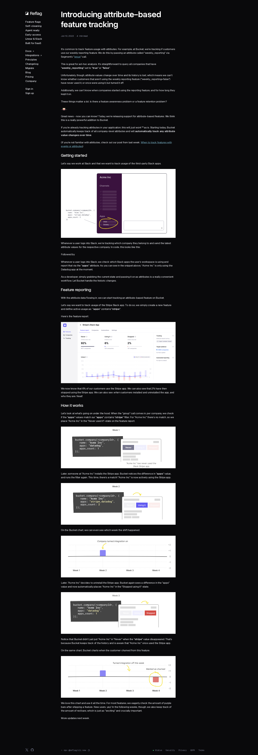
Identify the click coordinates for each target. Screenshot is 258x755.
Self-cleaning (33, 26)
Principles (31, 59)
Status (158, 750)
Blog (28, 72)
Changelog (31, 64)
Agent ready (32, 30)
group (77, 56)
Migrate (29, 68)
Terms (201, 750)
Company (30, 81)
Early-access (33, 34)
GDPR (192, 750)
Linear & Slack (33, 38)
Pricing (29, 76)
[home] (33, 13)
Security (170, 750)
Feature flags (33, 21)
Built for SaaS (33, 43)
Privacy (182, 750)
